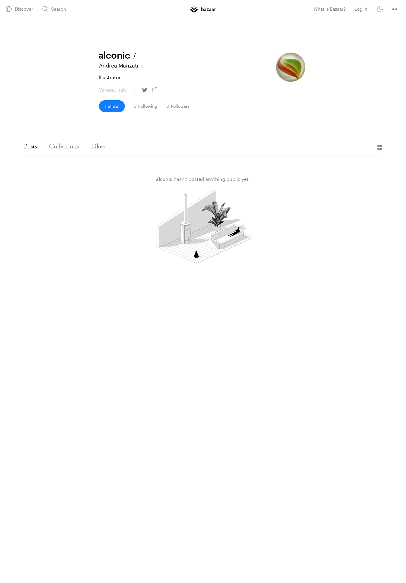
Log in (361, 9)
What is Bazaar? (330, 9)
